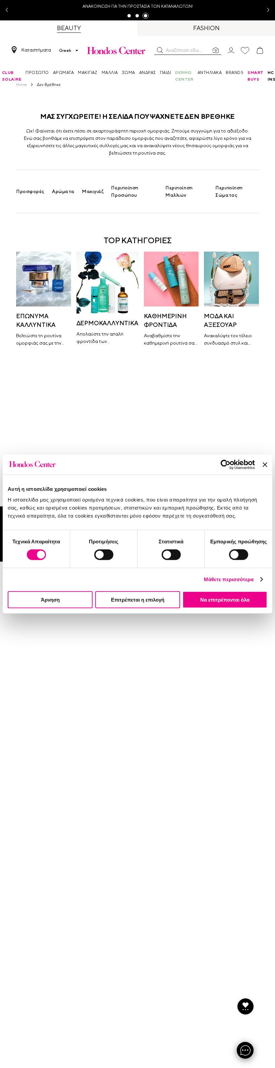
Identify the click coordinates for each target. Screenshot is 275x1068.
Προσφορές (30, 191)
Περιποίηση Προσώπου (125, 191)
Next (265, 10)
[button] (160, 50)
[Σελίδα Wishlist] (245, 51)
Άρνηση (50, 599)
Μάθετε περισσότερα (229, 579)
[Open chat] (245, 1050)
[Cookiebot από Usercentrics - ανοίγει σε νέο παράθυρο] (225, 465)
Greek (65, 50)
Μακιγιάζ (93, 191)
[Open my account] (231, 50)
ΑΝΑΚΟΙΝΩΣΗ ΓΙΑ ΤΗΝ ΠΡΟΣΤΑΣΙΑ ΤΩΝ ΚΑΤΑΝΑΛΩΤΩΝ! (137, 6)
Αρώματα (63, 191)
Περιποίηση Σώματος (229, 191)
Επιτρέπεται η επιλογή (137, 599)
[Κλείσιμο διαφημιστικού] (265, 464)
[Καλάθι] (260, 51)
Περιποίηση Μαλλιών (179, 191)
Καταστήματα (36, 50)
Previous (9, 10)
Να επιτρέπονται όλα (225, 599)
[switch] (103, 554)
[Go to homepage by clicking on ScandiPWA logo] (116, 50)
